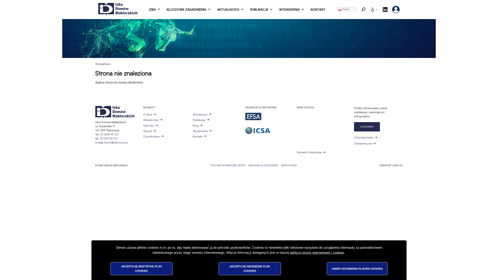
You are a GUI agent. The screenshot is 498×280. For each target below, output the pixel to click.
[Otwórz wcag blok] (374, 9)
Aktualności (228, 9)
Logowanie (367, 126)
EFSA (253, 116)
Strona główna (102, 64)
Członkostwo (151, 136)
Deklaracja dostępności (263, 165)
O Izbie (147, 114)
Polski (345, 9)
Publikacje (259, 9)
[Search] (363, 9)
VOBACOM (397, 165)
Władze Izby (151, 120)
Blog (196, 125)
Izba (152, 9)
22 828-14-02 (109, 134)
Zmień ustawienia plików (357, 268)
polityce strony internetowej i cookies (317, 253)
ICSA (257, 130)
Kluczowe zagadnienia (186, 9)
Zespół (147, 131)
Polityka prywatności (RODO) (228, 165)
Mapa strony (289, 165)
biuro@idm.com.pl (116, 142)
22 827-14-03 (108, 138)
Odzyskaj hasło (363, 137)
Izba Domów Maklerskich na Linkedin (385, 9)
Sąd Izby (148, 125)
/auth (396, 9)
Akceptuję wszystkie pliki (141, 268)
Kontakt (318, 9)
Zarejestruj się (363, 143)
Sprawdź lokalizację (309, 152)
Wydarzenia (289, 9)
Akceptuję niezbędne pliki (250, 268)
